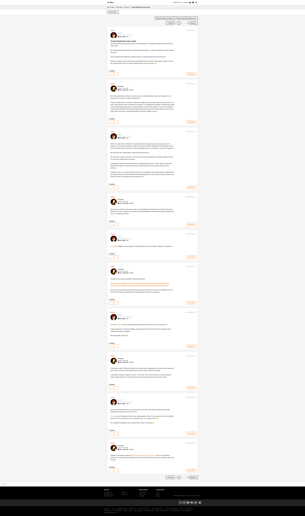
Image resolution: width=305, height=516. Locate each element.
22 (187, 23)
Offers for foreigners (187, 510)
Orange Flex (106, 508)
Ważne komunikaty (117, 510)
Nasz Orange (110, 7)
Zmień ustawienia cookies (143, 508)
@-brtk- (118, 324)
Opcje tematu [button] (112, 12)
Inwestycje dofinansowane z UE (111, 512)
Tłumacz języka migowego (171, 508)
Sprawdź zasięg (124, 494)
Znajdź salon (124, 492)
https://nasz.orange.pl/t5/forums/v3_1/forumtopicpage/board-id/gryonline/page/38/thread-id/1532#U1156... (139, 285)
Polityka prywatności (148, 510)
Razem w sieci (132, 508)
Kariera (157, 496)
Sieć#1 (113, 508)
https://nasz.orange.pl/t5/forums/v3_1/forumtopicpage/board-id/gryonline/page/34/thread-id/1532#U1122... (139, 283)
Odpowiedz (191, 74)
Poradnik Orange (189, 508)
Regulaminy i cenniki (108, 496)
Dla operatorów (142, 492)
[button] (196, 30)
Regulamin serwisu (128, 510)
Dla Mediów (141, 496)
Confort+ (181, 508)
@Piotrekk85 (114, 246)
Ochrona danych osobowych (162, 510)
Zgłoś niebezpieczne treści (157, 508)
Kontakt (158, 494)
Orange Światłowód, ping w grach (123, 41)
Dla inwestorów (142, 494)
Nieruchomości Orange (175, 510)
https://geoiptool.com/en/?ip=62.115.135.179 (144, 455)
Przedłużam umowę (108, 494)
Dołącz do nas (177, 2)
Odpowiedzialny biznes (122, 508)
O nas (157, 492)
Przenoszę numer (108, 492)
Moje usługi (119, 7)
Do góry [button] (5, 484)
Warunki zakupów (138, 510)
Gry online (126, 7)
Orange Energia (107, 510)
